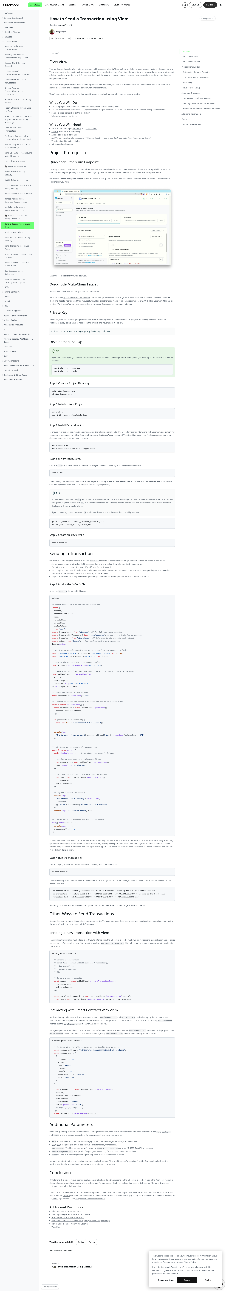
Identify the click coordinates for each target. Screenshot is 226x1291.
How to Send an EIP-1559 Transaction (68, 1217)
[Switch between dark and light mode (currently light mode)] (221, 5)
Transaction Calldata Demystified (15, 81)
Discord (66, 1195)
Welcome (9, 13)
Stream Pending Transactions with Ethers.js (13, 91)
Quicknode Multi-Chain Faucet (126, 138)
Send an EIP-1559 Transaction (13, 129)
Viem (145, 69)
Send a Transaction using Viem (17, 225)
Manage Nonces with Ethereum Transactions (16, 200)
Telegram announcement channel (90, 1198)
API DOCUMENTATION (54, 5)
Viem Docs (56, 1227)
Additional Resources (192, 124)
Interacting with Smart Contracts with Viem (202, 108)
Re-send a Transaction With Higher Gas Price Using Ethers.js (18, 119)
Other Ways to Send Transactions (196, 98)
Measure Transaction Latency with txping (15, 281)
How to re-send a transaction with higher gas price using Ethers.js (81, 1220)
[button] (18, 18)
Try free (210, 5)
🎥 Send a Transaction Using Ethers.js (16, 217)
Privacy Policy (190, 1262)
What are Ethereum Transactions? (13, 47)
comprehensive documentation (153, 75)
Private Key (187, 82)
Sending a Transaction (191, 93)
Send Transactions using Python (17, 247)
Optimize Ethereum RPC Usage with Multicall (16, 208)
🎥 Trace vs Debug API (16, 166)
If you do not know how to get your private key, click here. (82, 331)
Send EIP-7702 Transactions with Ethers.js (18, 154)
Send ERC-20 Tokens (14, 232)
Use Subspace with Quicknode (13, 272)
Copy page (206, 18)
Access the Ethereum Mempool (15, 64)
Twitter (55, 1198)
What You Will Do (190, 56)
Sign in (195, 5)
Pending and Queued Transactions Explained (16, 56)
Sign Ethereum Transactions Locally (18, 255)
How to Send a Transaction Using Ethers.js (70, 1224)
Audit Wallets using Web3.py (15, 173)
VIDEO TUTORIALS (122, 5)
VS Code (74, 135)
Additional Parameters (191, 114)
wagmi (83, 72)
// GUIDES (35, 5)
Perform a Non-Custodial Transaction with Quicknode (18, 137)
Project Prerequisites (191, 67)
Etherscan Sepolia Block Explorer (79, 905)
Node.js (55, 131)
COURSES (73, 5)
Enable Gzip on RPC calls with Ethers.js (17, 146)
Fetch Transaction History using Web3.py (18, 186)
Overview (9, 27)
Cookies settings (166, 1280)
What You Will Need (191, 61)
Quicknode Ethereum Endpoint (196, 72)
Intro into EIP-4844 (15, 161)
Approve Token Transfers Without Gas (17, 264)
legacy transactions (107, 1144)
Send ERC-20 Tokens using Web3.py (17, 239)
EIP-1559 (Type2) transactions (139, 1148)
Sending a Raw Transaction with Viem (199, 103)
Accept (187, 1280)
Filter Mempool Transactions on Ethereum (17, 73)
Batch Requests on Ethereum (18, 194)
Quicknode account (65, 144)
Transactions (91, 128)
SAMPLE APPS (88, 5)
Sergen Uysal (61, 32)
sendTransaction (56, 1164)
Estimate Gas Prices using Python (18, 101)
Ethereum (77, 128)
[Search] (185, 5)
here (102, 172)
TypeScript (56, 141)
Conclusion (186, 119)
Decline (208, 1280)
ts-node (68, 141)
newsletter (69, 1192)
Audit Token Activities (16, 180)
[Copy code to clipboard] (170, 367)
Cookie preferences (50, 1287)
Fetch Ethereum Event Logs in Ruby (18, 109)
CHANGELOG (104, 5)
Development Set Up (191, 87)
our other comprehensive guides (125, 94)
